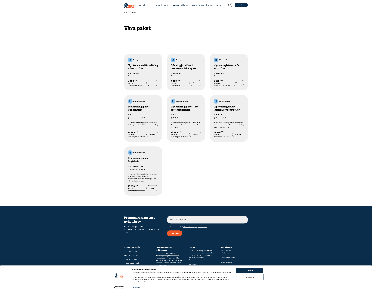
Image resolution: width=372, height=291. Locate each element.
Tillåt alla (250, 270)
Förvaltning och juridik (131, 263)
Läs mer (152, 83)
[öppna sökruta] (230, 5)
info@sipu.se (225, 253)
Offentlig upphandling (131, 259)
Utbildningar (143, 5)
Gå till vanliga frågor (228, 258)
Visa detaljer (136, 287)
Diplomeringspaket (161, 5)
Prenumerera (174, 233)
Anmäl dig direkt (241, 5)
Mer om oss (193, 265)
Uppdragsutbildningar (180, 5)
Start (125, 12)
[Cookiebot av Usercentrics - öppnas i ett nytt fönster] (118, 287)
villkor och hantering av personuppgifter (195, 227)
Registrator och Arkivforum (202, 5)
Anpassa (249, 277)
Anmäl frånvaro (226, 262)
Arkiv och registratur (131, 255)
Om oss (218, 5)
